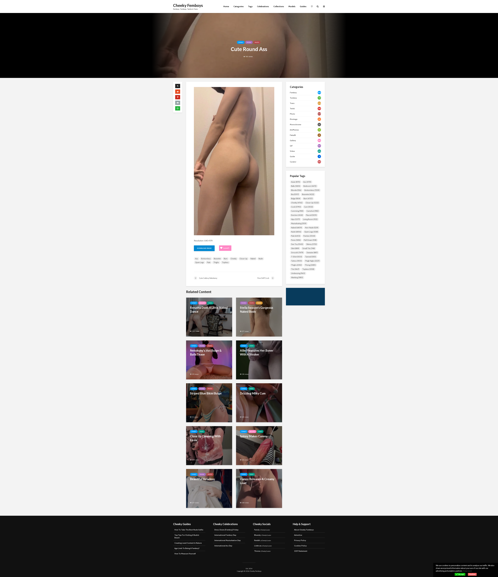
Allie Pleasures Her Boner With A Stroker (256, 352)
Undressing (298, 273)
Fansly (262, 530)
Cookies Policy (300, 546)
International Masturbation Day (227, 540)
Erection (297, 215)
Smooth (297, 252)
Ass (196, 258)
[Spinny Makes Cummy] (259, 445)
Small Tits (308, 248)
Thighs (216, 262)
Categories (238, 6)
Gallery (202, 303)
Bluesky (262, 535)
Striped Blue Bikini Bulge (206, 393)
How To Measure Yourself (185, 553)
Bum (225, 258)
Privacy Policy (300, 540)
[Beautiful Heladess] (209, 488)
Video (210, 303)
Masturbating (298, 223)
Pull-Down (310, 240)
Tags (250, 6)
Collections (278, 6)
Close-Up (243, 258)
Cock (296, 207)
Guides (303, 6)
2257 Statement (300, 551)
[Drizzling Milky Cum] (259, 402)
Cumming (297, 211)
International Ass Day (223, 546)
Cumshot (313, 211)
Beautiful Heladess (202, 479)
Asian (295, 182)
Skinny (311, 244)
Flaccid (311, 215)
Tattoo (296, 261)
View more (467, 571)
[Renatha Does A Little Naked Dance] (209, 317)
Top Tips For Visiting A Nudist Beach (186, 536)
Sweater (312, 252)
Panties (309, 236)
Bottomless (206, 258)
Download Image (204, 248)
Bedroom (309, 186)
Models (291, 6)
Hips (295, 219)
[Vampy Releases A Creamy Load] (259, 488)
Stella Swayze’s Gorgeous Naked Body (256, 309)
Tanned (310, 257)
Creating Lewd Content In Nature (188, 543)
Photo (257, 42)
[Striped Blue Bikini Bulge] (209, 402)
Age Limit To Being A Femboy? (186, 548)
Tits (295, 269)
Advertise (298, 535)
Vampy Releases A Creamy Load (257, 481)
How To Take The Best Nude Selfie (188, 530)
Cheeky (234, 258)
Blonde (296, 190)
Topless (225, 262)
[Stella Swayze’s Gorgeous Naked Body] (259, 317)
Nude (261, 258)
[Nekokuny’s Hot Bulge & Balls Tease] (209, 359)
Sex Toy (297, 244)
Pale (208, 262)
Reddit (262, 540)
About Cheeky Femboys (304, 530)
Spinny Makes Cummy (254, 436)
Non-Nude (311, 227)
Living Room (310, 219)
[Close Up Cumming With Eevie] (209, 445)
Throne (262, 551)
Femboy (240, 42)
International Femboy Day (225, 535)
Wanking (297, 277)
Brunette (217, 258)
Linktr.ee (263, 546)
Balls (295, 186)
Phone (249, 42)
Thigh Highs (312, 261)
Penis (296, 240)
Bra (295, 194)
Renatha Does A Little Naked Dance (209, 309)
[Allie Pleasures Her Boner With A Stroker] (259, 359)
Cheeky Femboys (188, 5)
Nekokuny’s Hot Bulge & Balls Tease (206, 352)
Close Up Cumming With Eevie (205, 438)
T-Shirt (296, 257)
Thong (310, 265)
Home (226, 6)
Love (226, 248)
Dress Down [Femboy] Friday (226, 530)
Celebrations (263, 6)
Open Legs (199, 262)
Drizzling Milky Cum (252, 393)
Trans (259, 303)
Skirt (295, 248)
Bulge (295, 198)
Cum (308, 207)
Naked (253, 258)
